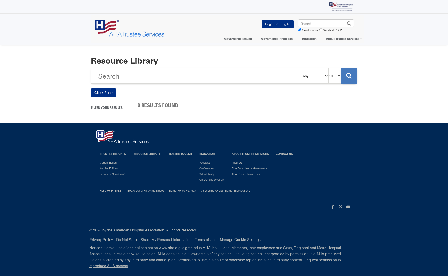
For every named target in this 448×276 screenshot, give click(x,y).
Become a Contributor (112, 174)
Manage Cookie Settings (240, 239)
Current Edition (108, 162)
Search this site (310, 30)
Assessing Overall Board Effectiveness (225, 190)
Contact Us (284, 154)
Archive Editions (109, 168)
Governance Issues (238, 38)
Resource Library (146, 154)
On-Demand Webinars (212, 179)
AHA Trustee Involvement (246, 174)
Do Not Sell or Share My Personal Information (154, 239)
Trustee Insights (113, 154)
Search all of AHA (332, 30)
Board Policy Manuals (183, 190)
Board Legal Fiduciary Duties (145, 190)
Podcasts (204, 162)
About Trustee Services (342, 38)
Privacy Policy (101, 239)
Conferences (206, 168)
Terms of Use (206, 239)
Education (207, 154)
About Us (237, 162)
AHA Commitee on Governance (249, 168)
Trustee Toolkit (179, 154)
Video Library (206, 174)
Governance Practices (277, 38)
